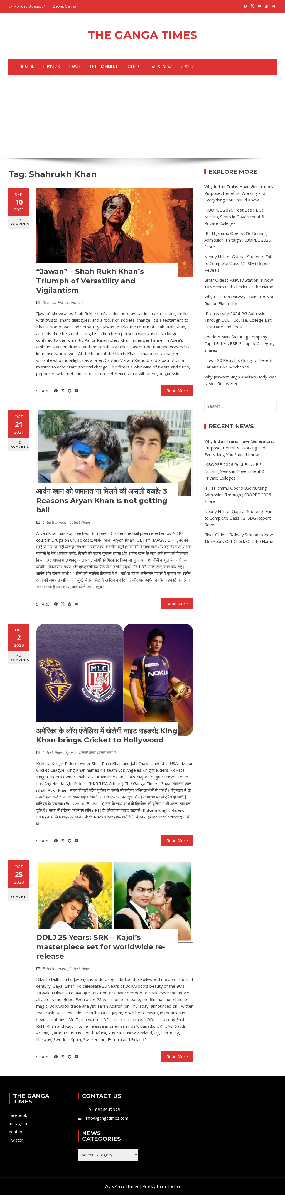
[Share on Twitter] (62, 390)
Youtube (17, 1131)
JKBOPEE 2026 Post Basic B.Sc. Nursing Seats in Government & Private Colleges (234, 216)
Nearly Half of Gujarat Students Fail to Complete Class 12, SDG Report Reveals (238, 263)
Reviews (49, 302)
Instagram (18, 1123)
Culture (133, 66)
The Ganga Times (142, 35)
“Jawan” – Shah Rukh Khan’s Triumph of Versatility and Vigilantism (90, 281)
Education (25, 66)
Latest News (161, 66)
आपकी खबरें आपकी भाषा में (96, 752)
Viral (146, 1186)
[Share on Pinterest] (69, 391)
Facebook (18, 1115)
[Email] (76, 391)
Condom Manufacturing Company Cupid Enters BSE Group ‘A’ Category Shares (239, 343)
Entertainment (103, 66)
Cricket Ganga (64, 6)
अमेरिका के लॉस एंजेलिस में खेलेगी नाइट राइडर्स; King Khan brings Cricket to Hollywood (106, 735)
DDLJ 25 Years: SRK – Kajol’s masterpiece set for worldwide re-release (100, 947)
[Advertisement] (142, 117)
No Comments (20, 222)
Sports (188, 66)
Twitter (16, 1140)
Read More (177, 390)
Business (51, 66)
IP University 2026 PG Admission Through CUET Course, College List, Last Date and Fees (238, 320)
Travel (75, 66)
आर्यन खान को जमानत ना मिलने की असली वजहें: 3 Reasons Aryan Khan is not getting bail (101, 501)
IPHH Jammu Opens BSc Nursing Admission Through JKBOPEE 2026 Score (237, 239)
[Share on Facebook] (55, 391)
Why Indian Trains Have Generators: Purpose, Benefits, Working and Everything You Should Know (239, 193)
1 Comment (19, 894)
